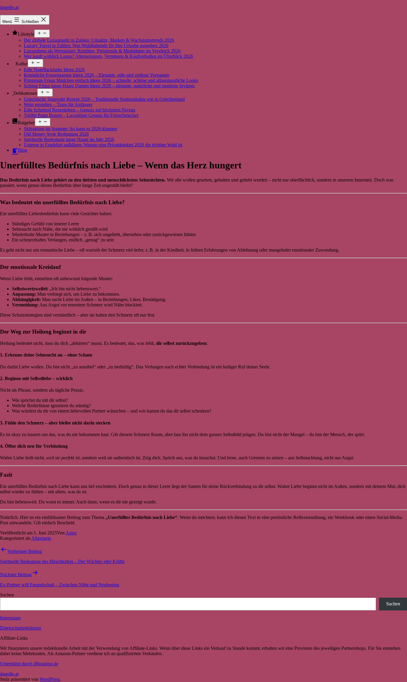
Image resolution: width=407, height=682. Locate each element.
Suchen (7, 594)
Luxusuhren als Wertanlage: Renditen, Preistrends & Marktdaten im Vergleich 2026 (102, 50)
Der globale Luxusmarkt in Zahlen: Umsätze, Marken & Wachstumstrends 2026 (99, 40)
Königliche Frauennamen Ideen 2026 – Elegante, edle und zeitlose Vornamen (96, 75)
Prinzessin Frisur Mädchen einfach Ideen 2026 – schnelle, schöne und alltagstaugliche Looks (111, 80)
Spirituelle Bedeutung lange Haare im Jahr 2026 (69, 139)
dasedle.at (9, 7)
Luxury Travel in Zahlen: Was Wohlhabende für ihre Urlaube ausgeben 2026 (96, 45)
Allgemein (41, 538)
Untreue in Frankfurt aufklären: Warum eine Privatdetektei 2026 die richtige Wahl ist (103, 144)
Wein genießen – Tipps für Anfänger (58, 104)
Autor (71, 532)
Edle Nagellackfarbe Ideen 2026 (54, 69)
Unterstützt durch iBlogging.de (29, 663)
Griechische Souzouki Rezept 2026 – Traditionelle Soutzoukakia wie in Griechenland (104, 99)
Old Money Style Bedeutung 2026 (56, 134)
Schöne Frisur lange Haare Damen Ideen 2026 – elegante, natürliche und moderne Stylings (109, 85)
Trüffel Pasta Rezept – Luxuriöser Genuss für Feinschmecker (81, 115)
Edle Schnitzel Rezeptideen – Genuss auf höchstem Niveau (79, 109)
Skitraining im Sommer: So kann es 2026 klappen (70, 128)
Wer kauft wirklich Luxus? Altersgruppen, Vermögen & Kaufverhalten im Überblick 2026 (108, 56)
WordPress (50, 679)
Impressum (10, 617)
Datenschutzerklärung (20, 627)
